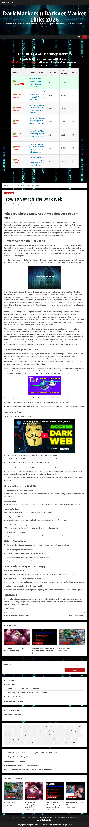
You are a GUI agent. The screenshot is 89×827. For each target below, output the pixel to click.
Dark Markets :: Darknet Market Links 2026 (44, 16)
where (57, 743)
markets (79, 735)
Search (7, 664)
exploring (50, 731)
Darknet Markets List (36, 817)
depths (25, 731)
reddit (61, 739)
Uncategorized (9, 193)
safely (75, 739)
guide (77, 731)
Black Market (72, 637)
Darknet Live (84, 37)
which (65, 743)
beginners (36, 727)
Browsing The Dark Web (13, 701)
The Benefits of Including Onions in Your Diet (17, 637)
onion (30, 739)
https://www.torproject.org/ (23, 62)
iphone (42, 735)
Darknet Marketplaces (69, 817)
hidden (17, 735)
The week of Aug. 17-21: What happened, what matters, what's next (30, 753)
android (27, 727)
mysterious (21, 739)
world (72, 743)
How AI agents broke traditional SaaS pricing (22, 765)
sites (15, 743)
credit (78, 727)
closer (52, 727)
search (12, 608)
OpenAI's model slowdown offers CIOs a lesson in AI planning (28, 769)
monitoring (9, 739)
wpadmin (8, 204)
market (56, 735)
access (7, 727)
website (40, 743)
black (45, 727)
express (60, 731)
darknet (17, 731)
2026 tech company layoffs (14, 761)
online (45, 739)
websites (49, 743)
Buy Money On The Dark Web (15, 697)
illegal (25, 735)
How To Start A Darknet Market (16, 614)
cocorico (70, 727)
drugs (33, 731)
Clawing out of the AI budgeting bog (18, 757)
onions (37, 739)
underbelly (30, 743)
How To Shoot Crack (77, 614)
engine (41, 731)
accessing (17, 727)
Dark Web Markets (52, 817)
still (21, 743)
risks (68, 739)
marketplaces (68, 735)
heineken (8, 735)
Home (12, 817)
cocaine (61, 727)
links (49, 735)
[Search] (79, 37)
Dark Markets (21, 817)
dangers (8, 731)
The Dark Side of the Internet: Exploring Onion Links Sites (44, 637)
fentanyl (69, 731)
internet (33, 735)
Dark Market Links (44, 820)
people (53, 739)
